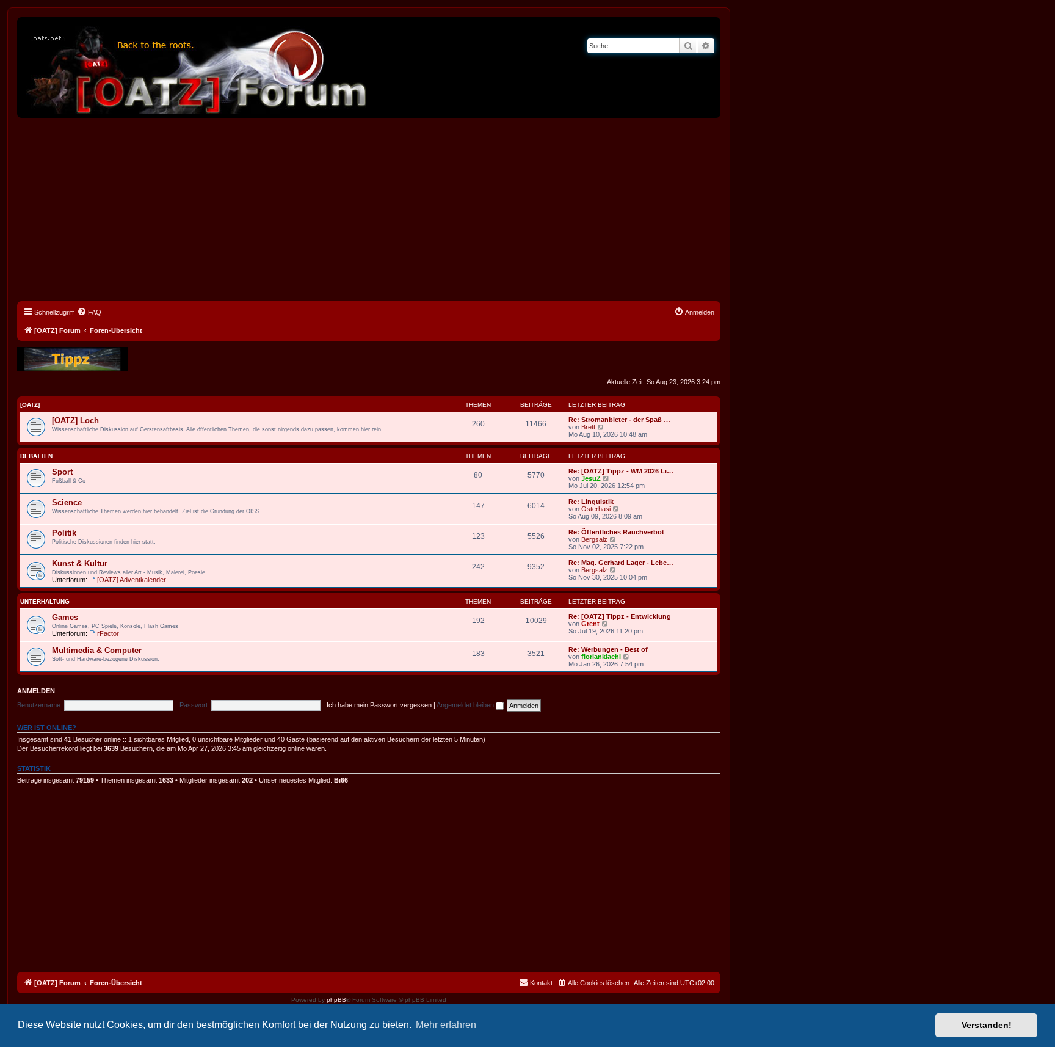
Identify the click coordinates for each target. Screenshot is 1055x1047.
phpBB (336, 999)
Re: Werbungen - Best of (608, 649)
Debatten (36, 456)
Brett (588, 427)
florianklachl (601, 656)
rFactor (108, 633)
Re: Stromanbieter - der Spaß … (619, 419)
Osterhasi (596, 509)
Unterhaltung (45, 601)
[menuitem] (89, 312)
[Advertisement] (368, 209)
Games (65, 617)
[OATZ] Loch (75, 420)
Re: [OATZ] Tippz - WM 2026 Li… (620, 471)
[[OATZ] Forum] (197, 67)
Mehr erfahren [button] (446, 1025)
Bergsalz (594, 539)
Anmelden (36, 691)
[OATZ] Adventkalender (131, 579)
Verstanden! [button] (987, 1025)
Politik (64, 533)
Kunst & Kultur (79, 563)
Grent (590, 623)
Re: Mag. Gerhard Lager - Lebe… (620, 562)
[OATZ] (30, 404)
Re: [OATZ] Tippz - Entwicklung (619, 616)
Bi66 (341, 780)
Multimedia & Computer (97, 650)
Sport (62, 471)
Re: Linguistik (591, 501)
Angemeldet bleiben (466, 705)
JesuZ (591, 478)
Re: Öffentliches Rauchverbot (616, 532)
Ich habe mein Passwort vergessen (379, 705)
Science (67, 502)
